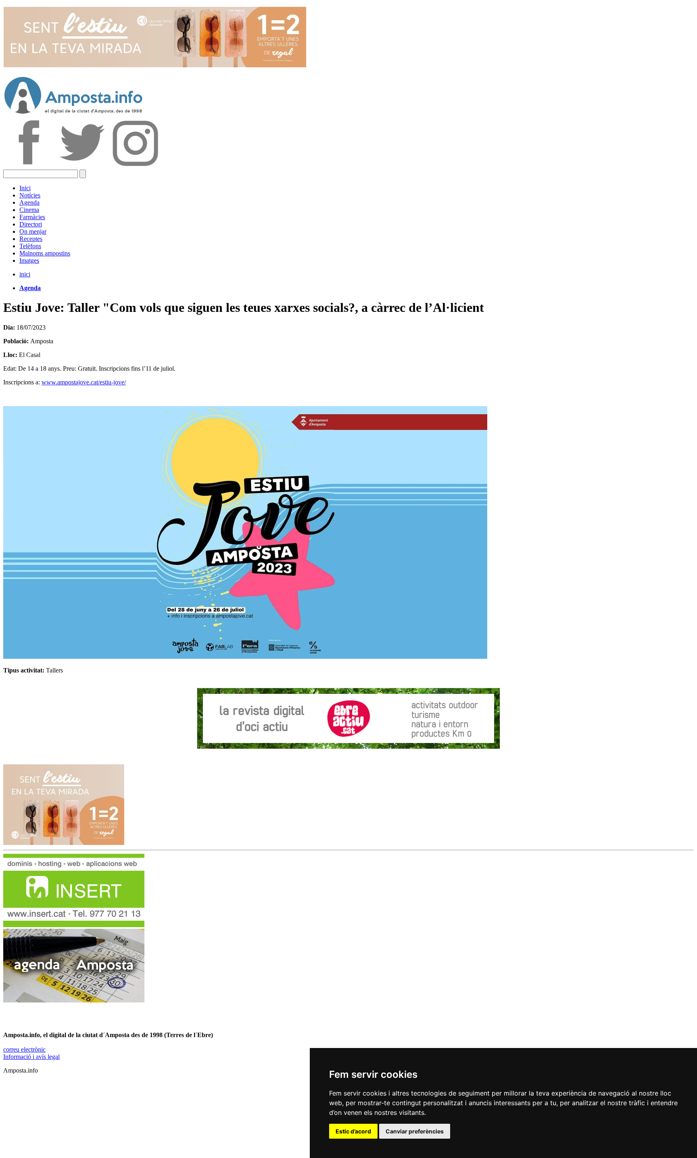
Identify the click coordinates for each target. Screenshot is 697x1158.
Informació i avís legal (31, 1056)
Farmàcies (32, 217)
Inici (25, 188)
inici (24, 274)
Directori (30, 224)
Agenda (29, 202)
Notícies (29, 195)
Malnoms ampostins (44, 253)
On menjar (32, 231)
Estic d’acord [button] (353, 1131)
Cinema (29, 209)
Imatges (29, 260)
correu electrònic (24, 1049)
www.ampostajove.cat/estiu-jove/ (84, 382)
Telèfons (30, 246)
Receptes (30, 238)
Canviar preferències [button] (415, 1131)
